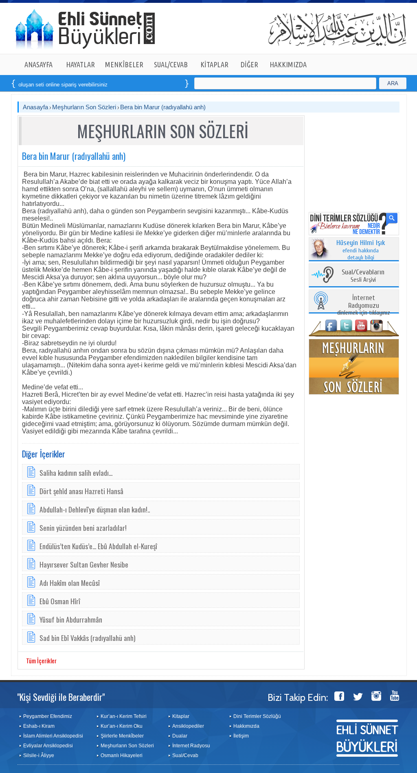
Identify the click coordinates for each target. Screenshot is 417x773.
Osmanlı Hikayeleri (122, 755)
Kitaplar (180, 716)
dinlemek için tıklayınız (363, 305)
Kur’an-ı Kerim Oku (122, 726)
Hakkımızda (246, 726)
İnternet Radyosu (191, 746)
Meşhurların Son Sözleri (84, 107)
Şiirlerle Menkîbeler (122, 736)
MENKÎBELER (124, 64)
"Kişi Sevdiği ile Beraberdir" (61, 696)
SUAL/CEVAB (171, 64)
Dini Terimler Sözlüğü (257, 716)
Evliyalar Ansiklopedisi (48, 746)
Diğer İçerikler (43, 454)
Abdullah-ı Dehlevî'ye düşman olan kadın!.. (95, 509)
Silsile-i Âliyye (38, 755)
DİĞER (249, 64)
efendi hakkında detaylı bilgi (360, 250)
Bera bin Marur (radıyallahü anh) (163, 107)
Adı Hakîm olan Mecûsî (70, 582)
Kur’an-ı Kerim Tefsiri (124, 716)
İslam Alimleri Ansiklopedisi (53, 736)
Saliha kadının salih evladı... (76, 472)
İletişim (241, 736)
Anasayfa (35, 107)
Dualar (179, 736)
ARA (392, 83)
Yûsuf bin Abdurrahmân (71, 619)
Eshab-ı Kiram (39, 726)
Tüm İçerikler (41, 660)
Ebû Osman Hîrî (60, 601)
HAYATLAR (80, 64)
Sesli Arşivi (363, 276)
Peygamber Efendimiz (47, 716)
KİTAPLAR (214, 64)
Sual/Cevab (185, 755)
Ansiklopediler (188, 726)
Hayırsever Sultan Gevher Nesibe (84, 564)
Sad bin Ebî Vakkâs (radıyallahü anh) (88, 637)
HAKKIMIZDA (288, 64)
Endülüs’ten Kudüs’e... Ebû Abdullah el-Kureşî (98, 546)
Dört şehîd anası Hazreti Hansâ (81, 491)
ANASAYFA (38, 64)
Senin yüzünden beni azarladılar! (83, 527)
